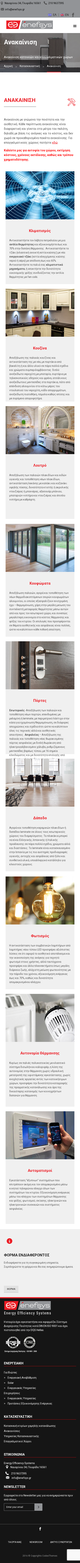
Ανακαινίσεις (12, 1431)
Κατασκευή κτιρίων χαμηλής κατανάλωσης (30, 1425)
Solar (11, 1382)
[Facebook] (72, 14)
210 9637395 (56, 3)
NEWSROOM (36, 1542)
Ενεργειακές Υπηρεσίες (22, 1388)
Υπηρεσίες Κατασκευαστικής (21, 1436)
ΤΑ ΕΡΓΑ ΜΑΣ (15, 1542)
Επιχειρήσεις (12, 1393)
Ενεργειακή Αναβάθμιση (22, 1377)
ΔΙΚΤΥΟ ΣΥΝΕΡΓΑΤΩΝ (61, 1542)
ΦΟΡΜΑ (11, 1289)
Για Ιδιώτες (10, 1372)
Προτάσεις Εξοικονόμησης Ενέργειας (30, 1403)
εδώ (55, 142)
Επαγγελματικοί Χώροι (17, 1441)
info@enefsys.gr (15, 9)
